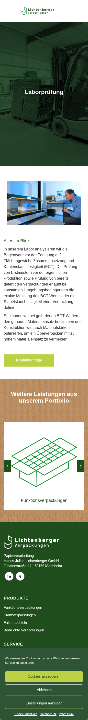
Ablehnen (44, 690)
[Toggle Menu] (14, 11)
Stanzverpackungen (20, 615)
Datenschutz (48, 714)
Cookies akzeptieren (44, 676)
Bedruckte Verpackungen (24, 630)
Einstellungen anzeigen (44, 703)
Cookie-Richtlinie (25, 714)
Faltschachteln (15, 622)
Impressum (66, 714)
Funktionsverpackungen (23, 607)
